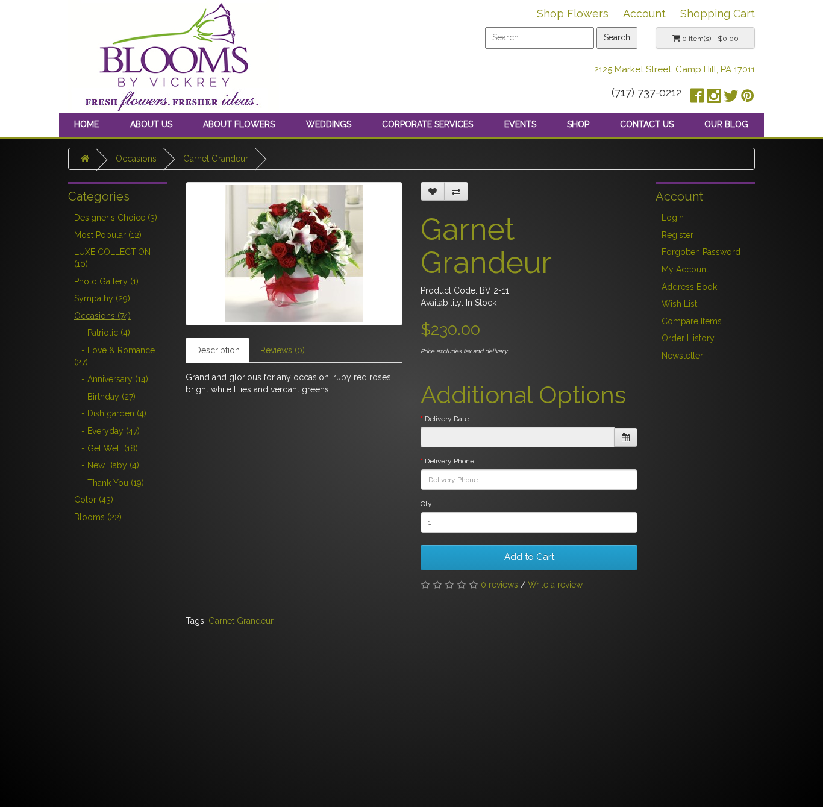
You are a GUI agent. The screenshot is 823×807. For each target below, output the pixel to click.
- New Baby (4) (106, 465)
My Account (685, 269)
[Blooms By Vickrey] (173, 55)
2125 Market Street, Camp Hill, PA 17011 (674, 69)
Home (86, 124)
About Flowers (239, 124)
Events (520, 124)
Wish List (679, 304)
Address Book (689, 287)
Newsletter (682, 355)
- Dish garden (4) (110, 413)
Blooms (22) (98, 517)
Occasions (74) (102, 316)
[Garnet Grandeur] (294, 253)
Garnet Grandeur (215, 158)
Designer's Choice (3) (115, 217)
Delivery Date (447, 419)
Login (673, 217)
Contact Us (647, 124)
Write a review (555, 584)
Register (677, 235)
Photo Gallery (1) (106, 281)
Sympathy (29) (102, 298)
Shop (578, 124)
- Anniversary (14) (111, 379)
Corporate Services (427, 124)
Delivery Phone (449, 461)
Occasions (136, 158)
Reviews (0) (282, 350)
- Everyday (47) (107, 431)
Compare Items (692, 321)
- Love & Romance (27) (114, 356)
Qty (426, 504)
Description (217, 350)
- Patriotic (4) (102, 333)
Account (644, 13)
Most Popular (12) (108, 235)
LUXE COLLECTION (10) (112, 258)
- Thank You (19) (109, 483)
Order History (688, 338)
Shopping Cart (717, 13)
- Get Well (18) (106, 448)
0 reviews (499, 584)
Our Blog (726, 124)
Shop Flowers (573, 13)
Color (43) (93, 499)
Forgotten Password (701, 252)
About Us (151, 124)
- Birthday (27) (105, 396)
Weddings (328, 124)
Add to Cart (529, 556)
